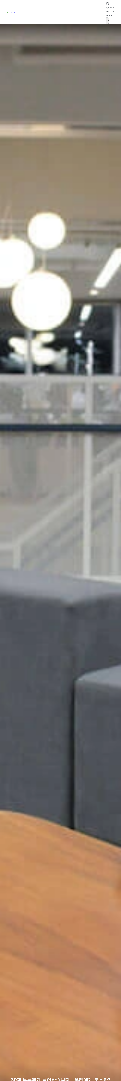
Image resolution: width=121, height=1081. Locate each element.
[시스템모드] (107, 22)
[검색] (107, 19)
